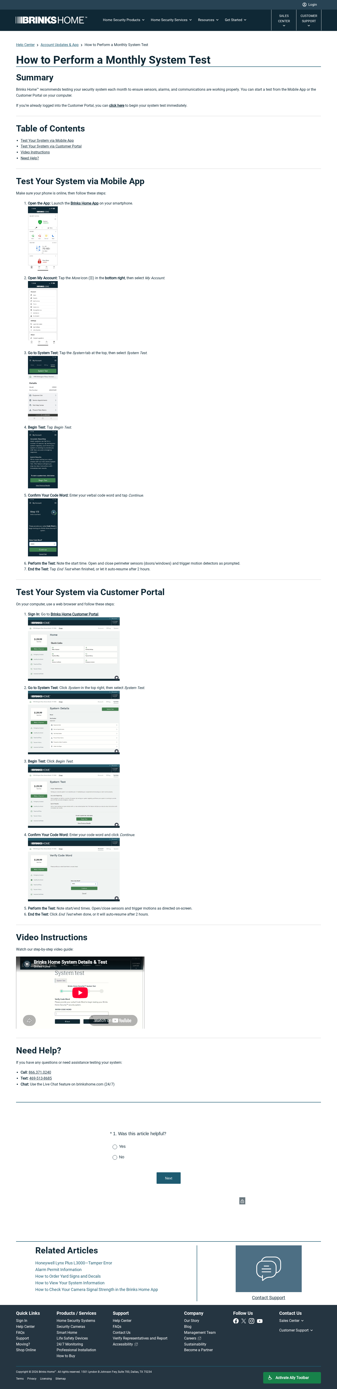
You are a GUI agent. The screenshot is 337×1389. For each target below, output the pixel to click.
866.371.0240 (40, 1072)
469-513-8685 (40, 1078)
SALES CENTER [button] (284, 18)
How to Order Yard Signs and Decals (68, 1276)
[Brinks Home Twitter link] (244, 1320)
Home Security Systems (76, 1320)
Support (22, 1338)
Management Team (200, 1332)
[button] (309, 5)
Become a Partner (198, 1350)
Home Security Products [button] (122, 20)
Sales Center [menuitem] (289, 1320)
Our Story (191, 1320)
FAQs (20, 1332)
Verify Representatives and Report (140, 1338)
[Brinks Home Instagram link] (252, 1320)
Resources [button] (206, 20)
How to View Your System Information (70, 1282)
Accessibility (123, 1344)
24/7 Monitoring (70, 1344)
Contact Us (121, 1332)
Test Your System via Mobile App (47, 140)
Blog (187, 1326)
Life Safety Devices (72, 1338)
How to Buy (66, 1356)
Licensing (46, 1378)
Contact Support (268, 1297)
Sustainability (195, 1344)
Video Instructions (35, 152)
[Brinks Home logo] (53, 20)
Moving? (23, 1344)
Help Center (25, 45)
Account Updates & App (60, 45)
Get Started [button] (234, 20)
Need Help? (30, 158)
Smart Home (67, 1332)
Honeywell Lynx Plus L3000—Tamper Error (73, 1262)
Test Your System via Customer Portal (51, 146)
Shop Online (26, 1350)
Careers (190, 1338)
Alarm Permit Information (58, 1269)
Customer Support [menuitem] (294, 1330)
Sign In (21, 1320)
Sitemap (60, 1378)
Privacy (31, 1378)
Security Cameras (71, 1326)
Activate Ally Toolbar (292, 1377)
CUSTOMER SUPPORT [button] (309, 18)
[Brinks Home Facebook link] (236, 1320)
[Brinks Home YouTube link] (259, 1320)
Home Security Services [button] (169, 20)
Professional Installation (76, 1350)
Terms (20, 1378)
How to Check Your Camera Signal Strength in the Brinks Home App (96, 1289)
